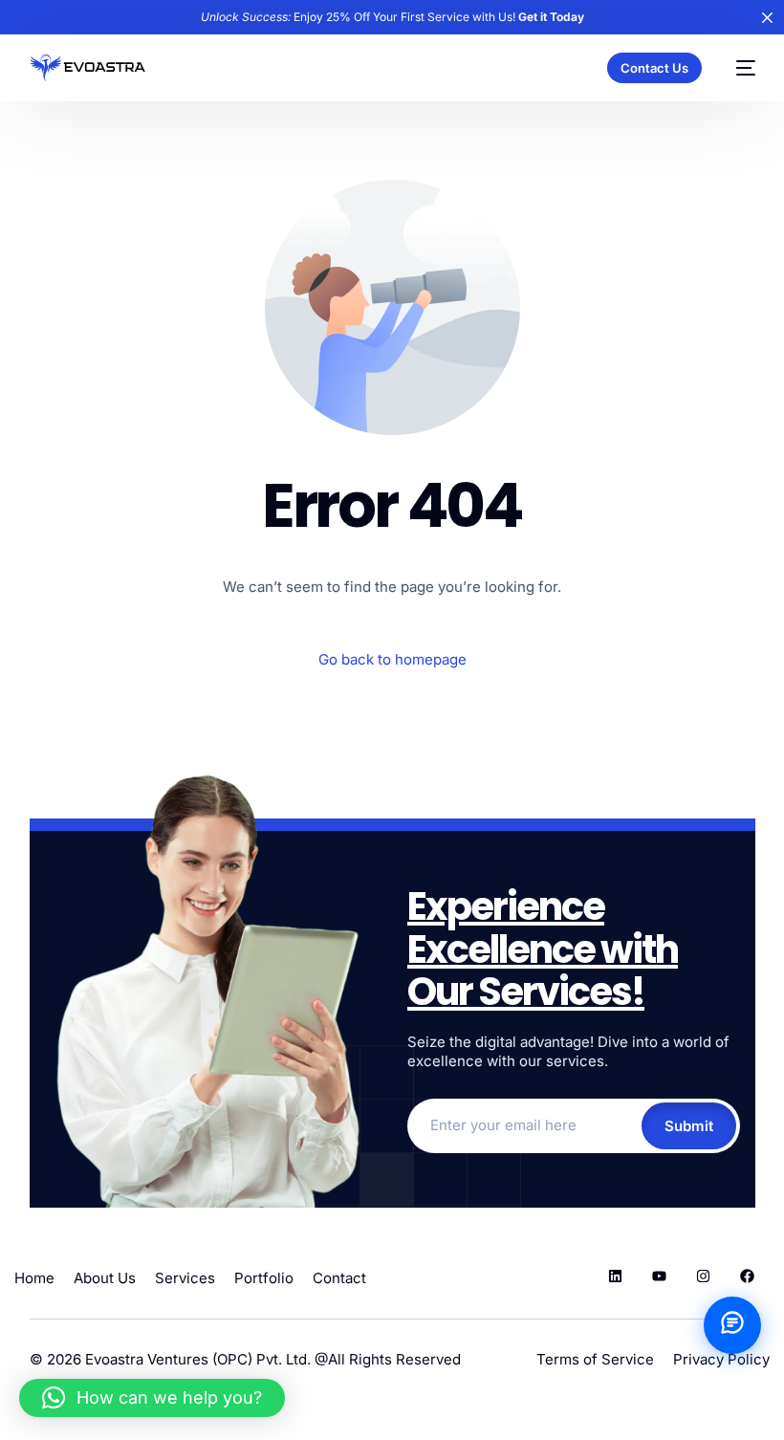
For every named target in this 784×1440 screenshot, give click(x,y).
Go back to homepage (392, 659)
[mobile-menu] (738, 68)
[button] (152, 1398)
